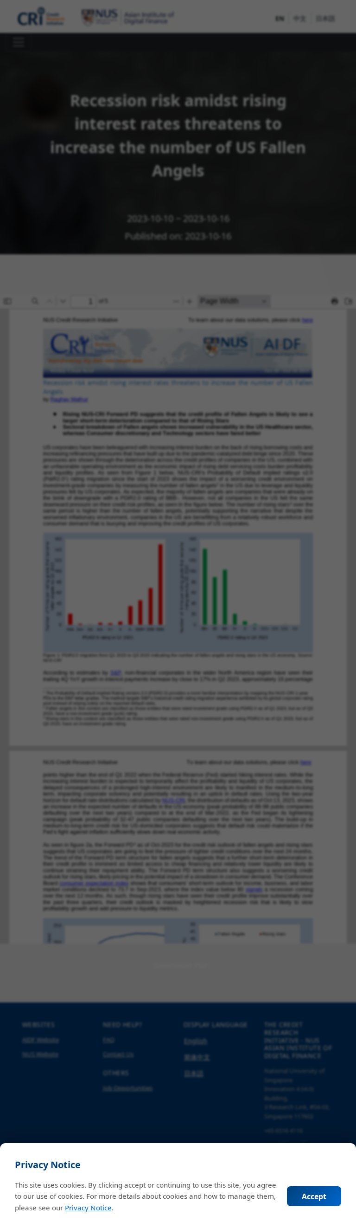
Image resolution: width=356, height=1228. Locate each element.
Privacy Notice (88, 1207)
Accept (314, 1196)
